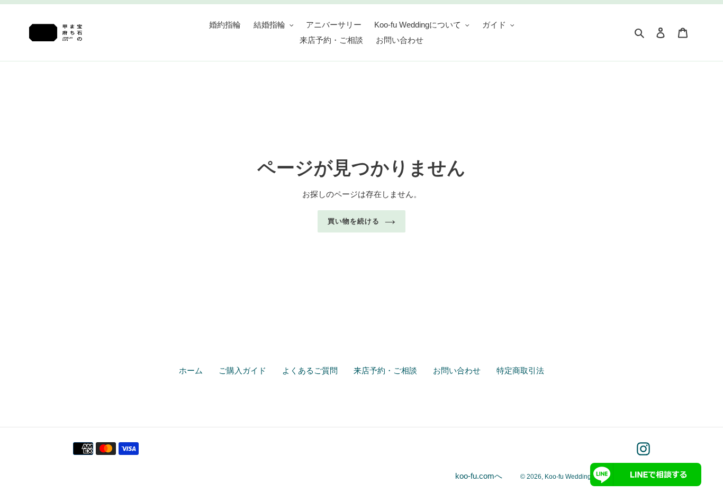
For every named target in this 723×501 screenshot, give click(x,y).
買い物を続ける (353, 221)
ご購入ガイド (242, 370)
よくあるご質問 (310, 370)
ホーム (191, 370)
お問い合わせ (457, 370)
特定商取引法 (520, 370)
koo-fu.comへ (478, 475)
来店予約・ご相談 (385, 370)
